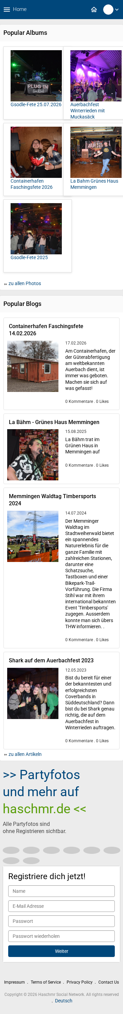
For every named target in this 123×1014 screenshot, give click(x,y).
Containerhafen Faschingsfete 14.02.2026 (46, 330)
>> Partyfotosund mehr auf (44, 791)
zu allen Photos (24, 283)
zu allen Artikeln (25, 754)
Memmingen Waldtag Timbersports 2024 (52, 500)
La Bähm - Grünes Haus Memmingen (54, 422)
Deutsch (63, 1000)
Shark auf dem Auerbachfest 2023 (51, 660)
